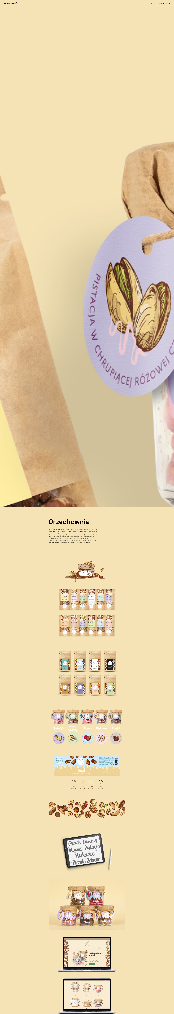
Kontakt (159, 3)
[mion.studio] (11, 3)
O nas (152, 3)
